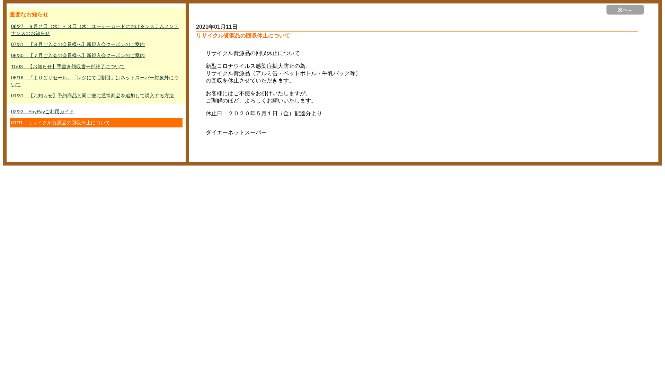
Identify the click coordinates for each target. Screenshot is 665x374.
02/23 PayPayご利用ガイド (42, 111)
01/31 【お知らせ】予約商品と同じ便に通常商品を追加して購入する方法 (92, 95)
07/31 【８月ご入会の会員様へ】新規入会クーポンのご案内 (78, 44)
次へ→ (625, 9)
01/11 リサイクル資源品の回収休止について (60, 122)
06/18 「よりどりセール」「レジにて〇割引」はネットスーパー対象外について (95, 81)
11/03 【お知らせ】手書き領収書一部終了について (68, 66)
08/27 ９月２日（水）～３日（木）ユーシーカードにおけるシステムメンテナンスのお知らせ (95, 30)
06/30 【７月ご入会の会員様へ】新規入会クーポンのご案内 (78, 55)
